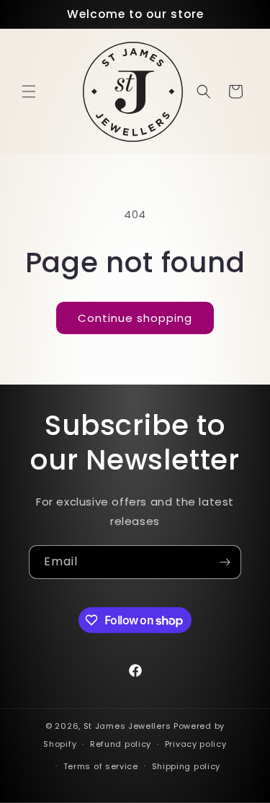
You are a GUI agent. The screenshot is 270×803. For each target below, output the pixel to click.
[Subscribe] (224, 562)
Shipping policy (186, 766)
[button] (29, 91)
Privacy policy (196, 744)
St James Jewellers (127, 726)
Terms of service (100, 766)
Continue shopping (135, 318)
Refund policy (120, 744)
